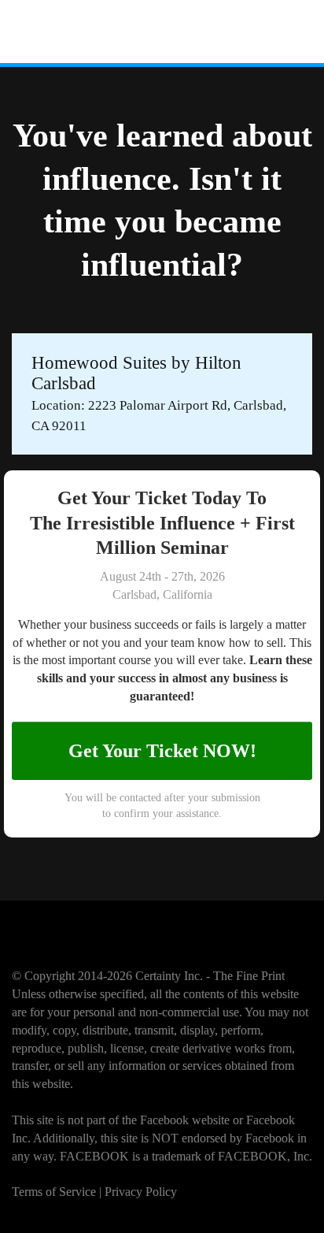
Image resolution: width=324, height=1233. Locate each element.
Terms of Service (54, 1191)
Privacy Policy (141, 1191)
